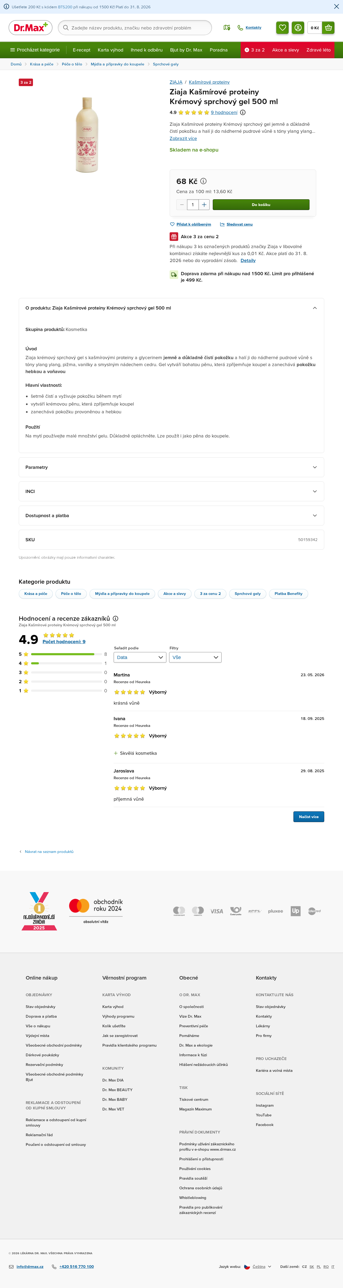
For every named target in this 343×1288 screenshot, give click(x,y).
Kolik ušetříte (113, 1026)
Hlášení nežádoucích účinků (203, 1064)
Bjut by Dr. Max (186, 50)
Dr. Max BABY (114, 1099)
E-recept (81, 50)
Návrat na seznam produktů (49, 851)
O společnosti (191, 1006)
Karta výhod (110, 50)
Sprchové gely (248, 593)
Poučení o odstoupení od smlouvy (56, 1144)
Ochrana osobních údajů (200, 1188)
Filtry (174, 648)
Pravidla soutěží (193, 1178)
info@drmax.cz (30, 1266)
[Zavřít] (336, 6)
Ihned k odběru (147, 50)
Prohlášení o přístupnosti (201, 1159)
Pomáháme (189, 1035)
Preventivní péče (193, 1026)
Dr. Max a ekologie (195, 1045)
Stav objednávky (40, 1006)
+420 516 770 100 (76, 1266)
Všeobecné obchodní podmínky (54, 1045)
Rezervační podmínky (44, 1064)
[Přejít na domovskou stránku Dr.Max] (31, 27)
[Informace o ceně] (203, 181)
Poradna (219, 50)
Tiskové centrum (193, 1099)
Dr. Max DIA (113, 1080)
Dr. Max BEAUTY (117, 1089)
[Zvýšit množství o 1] (204, 204)
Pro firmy (263, 1035)
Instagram (265, 1105)
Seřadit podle (126, 648)
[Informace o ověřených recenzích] (243, 112)
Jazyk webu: (230, 1266)
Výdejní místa (37, 1035)
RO (326, 1266)
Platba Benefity (289, 593)
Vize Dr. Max (190, 1016)
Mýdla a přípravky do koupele (122, 593)
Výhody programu (118, 1016)
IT (332, 1266)
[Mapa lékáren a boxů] (227, 27)
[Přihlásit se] (298, 27)
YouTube (263, 1115)
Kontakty (264, 1016)
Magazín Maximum (195, 1109)
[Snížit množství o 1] (181, 204)
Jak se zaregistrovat (120, 1035)
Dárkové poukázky (42, 1055)
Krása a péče (35, 593)
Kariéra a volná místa (274, 1070)
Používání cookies (195, 1168)
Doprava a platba (41, 1016)
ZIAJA (176, 82)
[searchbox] (135, 27)
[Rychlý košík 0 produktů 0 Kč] (328, 27)
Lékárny (263, 1026)
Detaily (248, 260)
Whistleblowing (192, 1197)
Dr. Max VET (113, 1109)
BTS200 (65, 7)
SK (312, 1266)
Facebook (265, 1124)
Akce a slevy (174, 593)
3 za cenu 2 (210, 593)
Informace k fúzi (193, 1055)
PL (319, 1266)
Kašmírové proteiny (209, 82)
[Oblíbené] (282, 27)
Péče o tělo (71, 593)
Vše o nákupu (38, 1026)
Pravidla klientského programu (129, 1045)
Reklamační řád (39, 1134)
